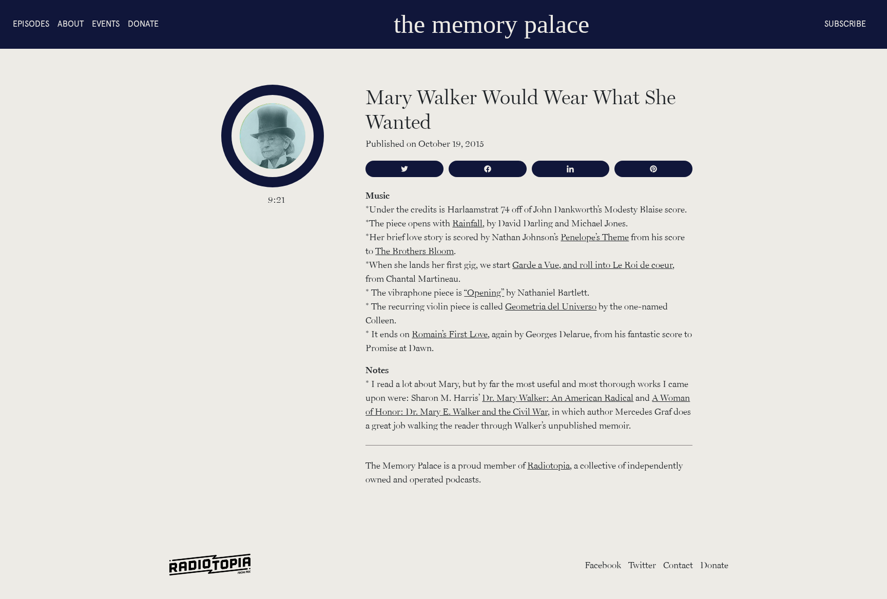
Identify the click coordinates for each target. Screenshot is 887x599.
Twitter (642, 564)
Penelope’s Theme (595, 236)
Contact (678, 564)
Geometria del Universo (550, 306)
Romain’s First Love (450, 333)
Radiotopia (548, 465)
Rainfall (467, 222)
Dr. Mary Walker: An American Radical (557, 397)
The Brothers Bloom (414, 250)
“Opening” (484, 292)
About (70, 24)
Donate (143, 24)
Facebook (603, 564)
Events (106, 24)
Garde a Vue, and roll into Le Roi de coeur (592, 264)
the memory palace (491, 24)
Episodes (31, 24)
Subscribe (845, 24)
